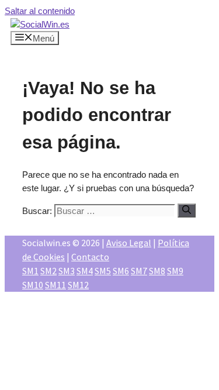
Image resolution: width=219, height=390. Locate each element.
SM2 (48, 271)
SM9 (175, 271)
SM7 (139, 271)
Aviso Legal (128, 243)
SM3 (66, 271)
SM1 (30, 271)
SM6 (121, 271)
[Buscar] (187, 210)
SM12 (78, 285)
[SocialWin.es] (40, 24)
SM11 (55, 285)
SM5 (103, 271)
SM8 (157, 271)
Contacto (90, 257)
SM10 (32, 285)
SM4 (85, 271)
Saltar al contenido (40, 11)
